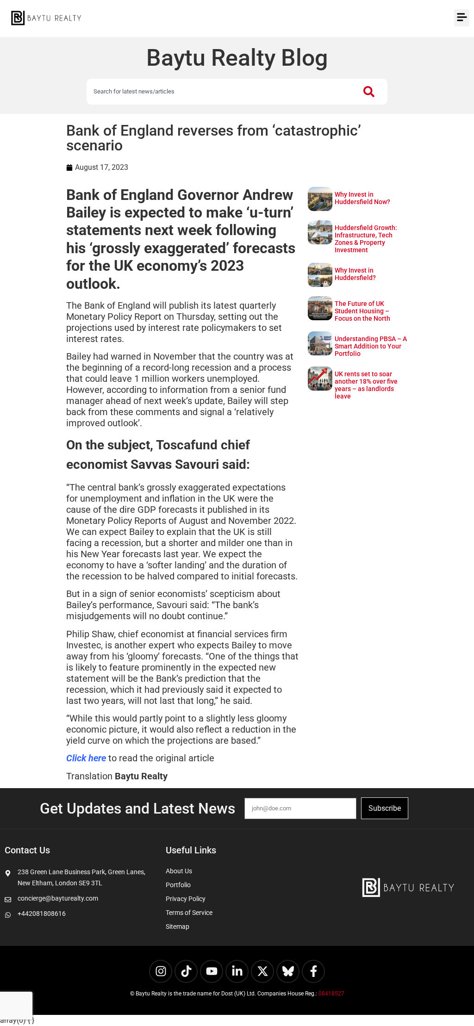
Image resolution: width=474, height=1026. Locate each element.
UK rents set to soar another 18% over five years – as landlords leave (366, 385)
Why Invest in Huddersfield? (355, 274)
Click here (86, 758)
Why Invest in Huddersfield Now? (362, 198)
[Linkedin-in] (237, 971)
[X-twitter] (262, 971)
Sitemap (177, 926)
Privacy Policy (186, 898)
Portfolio (178, 885)
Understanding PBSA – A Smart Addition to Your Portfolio (371, 346)
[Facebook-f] (313, 971)
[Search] (370, 92)
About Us (179, 871)
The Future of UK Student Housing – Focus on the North (362, 311)
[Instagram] (160, 971)
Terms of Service (189, 912)
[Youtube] (211, 971)
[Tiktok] (186, 971)
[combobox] (220, 92)
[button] (461, 17)
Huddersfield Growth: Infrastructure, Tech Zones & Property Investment (366, 239)
